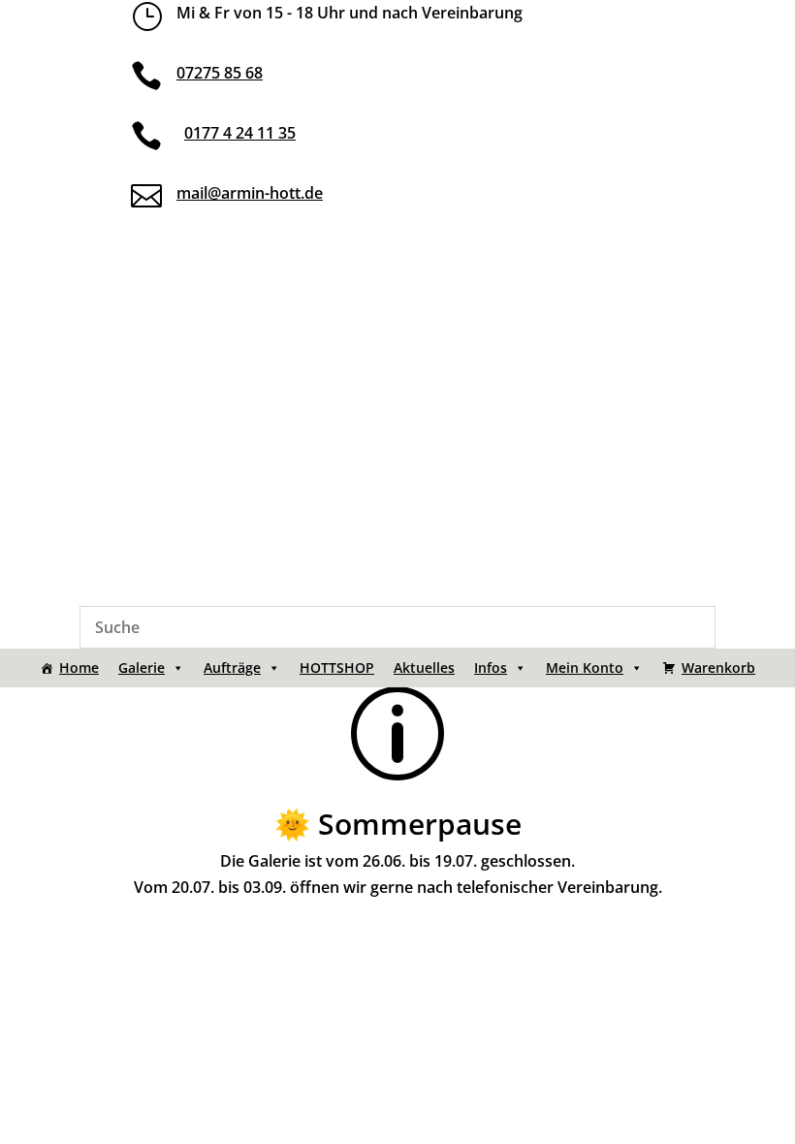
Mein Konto (584, 667)
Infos (490, 667)
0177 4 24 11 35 (240, 132)
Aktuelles (424, 667)
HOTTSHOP (337, 667)
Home (79, 667)
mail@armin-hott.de (249, 193)
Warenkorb (718, 667)
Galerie (141, 667)
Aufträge (232, 667)
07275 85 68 (219, 72)
